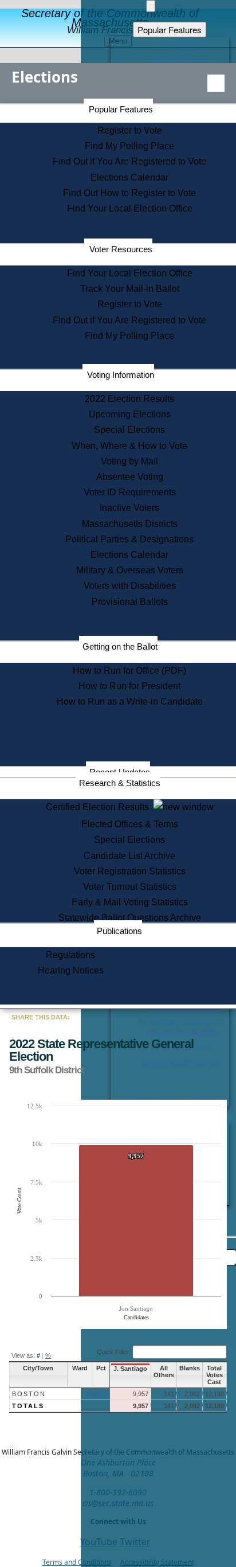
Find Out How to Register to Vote (129, 193)
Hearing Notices (71, 970)
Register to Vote (129, 130)
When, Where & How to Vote (129, 446)
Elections (44, 77)
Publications (119, 931)
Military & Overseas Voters (129, 570)
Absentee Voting (129, 477)
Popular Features (121, 109)
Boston (29, 1393)
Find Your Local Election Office (129, 208)
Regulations (70, 955)
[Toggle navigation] (216, 83)
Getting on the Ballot (120, 646)
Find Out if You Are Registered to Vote (129, 161)
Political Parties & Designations (129, 539)
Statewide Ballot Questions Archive (129, 918)
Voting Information (120, 375)
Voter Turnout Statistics (129, 887)
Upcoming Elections (130, 414)
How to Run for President (129, 686)
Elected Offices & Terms (129, 824)
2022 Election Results (129, 399)
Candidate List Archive (129, 856)
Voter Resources (120, 249)
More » (97, 1393)
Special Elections (129, 430)
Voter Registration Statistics (130, 871)
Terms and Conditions (77, 1562)
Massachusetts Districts (130, 524)
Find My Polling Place (129, 146)
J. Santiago (130, 1368)
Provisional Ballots (130, 602)
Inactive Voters (129, 508)
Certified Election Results (100, 807)
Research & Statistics (119, 783)
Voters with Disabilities (130, 586)
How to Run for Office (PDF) (129, 670)
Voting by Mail (129, 461)
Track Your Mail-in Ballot (129, 289)
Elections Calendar (129, 177)
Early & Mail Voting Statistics (130, 902)
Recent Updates (119, 772)
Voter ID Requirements (130, 492)
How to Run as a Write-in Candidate (130, 701)
